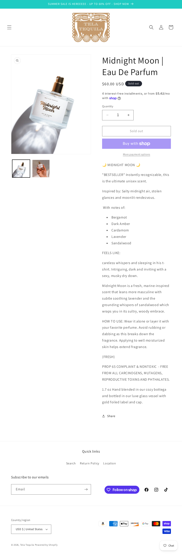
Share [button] (111, 416)
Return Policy (89, 463)
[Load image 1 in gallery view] (21, 168)
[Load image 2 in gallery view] (41, 168)
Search (71, 463)
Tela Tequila (27, 544)
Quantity (107, 106)
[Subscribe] (86, 489)
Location (109, 463)
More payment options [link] (136, 154)
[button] (9, 27)
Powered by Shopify (46, 544)
